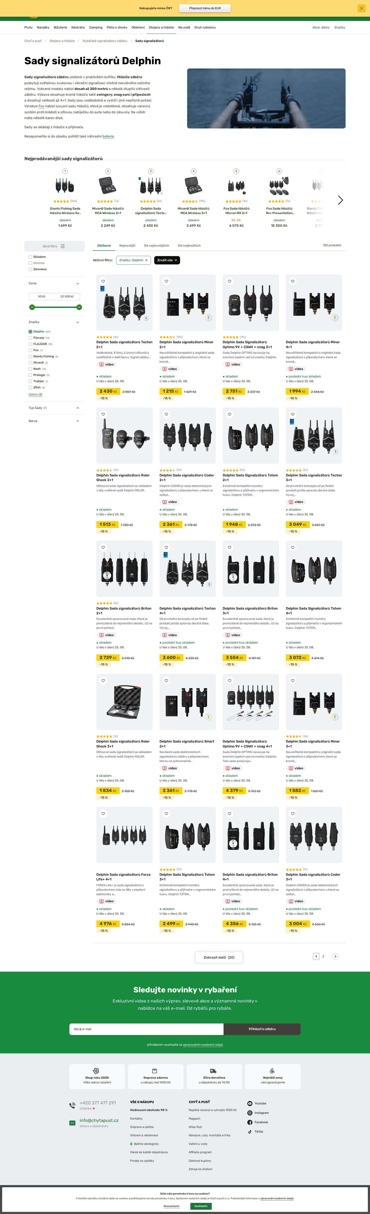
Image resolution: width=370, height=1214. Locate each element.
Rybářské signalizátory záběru (105, 41)
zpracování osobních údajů (277, 1198)
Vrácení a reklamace (144, 1135)
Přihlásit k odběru (262, 1029)
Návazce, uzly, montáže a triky (210, 1135)
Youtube (260, 1103)
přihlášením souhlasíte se (185, 1045)
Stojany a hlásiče (62, 41)
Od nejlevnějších (156, 246)
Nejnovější (127, 246)
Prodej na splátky (142, 1161)
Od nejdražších (189, 246)
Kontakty (136, 1118)
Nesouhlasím (171, 1206)
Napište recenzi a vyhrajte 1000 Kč (213, 1110)
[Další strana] (335, 956)
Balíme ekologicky (146, 1144)
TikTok (259, 1131)
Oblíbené (104, 246)
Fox (41, 106)
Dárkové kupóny (200, 1161)
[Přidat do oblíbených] (103, 281)
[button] (340, 200)
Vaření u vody (198, 1144)
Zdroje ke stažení (200, 1169)
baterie (108, 136)
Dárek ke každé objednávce (149, 1152)
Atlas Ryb (195, 1127)
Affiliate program (200, 1152)
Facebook (261, 1122)
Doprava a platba (142, 1127)
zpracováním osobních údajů (203, 1045)
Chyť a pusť (33, 41)
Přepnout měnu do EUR (205, 8)
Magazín (194, 1118)
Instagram (262, 1113)
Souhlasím (201, 1206)
